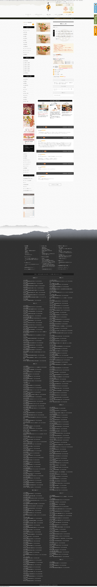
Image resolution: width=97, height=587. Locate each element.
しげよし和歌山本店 (52, 398)
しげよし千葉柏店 (25, 456)
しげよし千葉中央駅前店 (26, 449)
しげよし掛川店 (25, 551)
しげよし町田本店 (25, 384)
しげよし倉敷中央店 (52, 407)
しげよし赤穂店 (52, 371)
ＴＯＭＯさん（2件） (40, 151)
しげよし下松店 (52, 457)
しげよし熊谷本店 (25, 440)
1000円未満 (26, 60)
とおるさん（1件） (40, 163)
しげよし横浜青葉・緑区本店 (27, 395)
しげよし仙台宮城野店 (26, 346)
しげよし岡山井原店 (52, 411)
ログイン (25, 186)
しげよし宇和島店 (52, 484)
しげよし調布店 (25, 391)
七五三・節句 (26, 101)
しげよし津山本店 (52, 409)
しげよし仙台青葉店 (26, 344)
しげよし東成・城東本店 (53, 291)
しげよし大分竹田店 (52, 530)
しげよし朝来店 (52, 361)
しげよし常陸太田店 (26, 481)
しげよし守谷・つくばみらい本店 (28, 474)
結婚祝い (25, 81)
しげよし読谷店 (52, 566)
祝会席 (25, 40)
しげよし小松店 (25, 570)
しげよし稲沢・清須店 (26, 517)
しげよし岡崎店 (25, 507)
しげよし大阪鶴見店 (52, 318)
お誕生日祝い (26, 85)
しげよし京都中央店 (52, 339)
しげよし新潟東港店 (26, 561)
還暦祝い (25, 83)
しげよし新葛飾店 (25, 366)
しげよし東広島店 (52, 443)
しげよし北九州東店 (52, 514)
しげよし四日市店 (25, 537)
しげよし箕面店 (52, 302)
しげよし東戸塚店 (25, 416)
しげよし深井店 (52, 322)
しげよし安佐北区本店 (53, 432)
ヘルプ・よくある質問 (27, 180)
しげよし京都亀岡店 (52, 347)
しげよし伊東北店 (25, 544)
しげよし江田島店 (52, 425)
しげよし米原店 (52, 391)
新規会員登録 (26, 184)
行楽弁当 (25, 38)
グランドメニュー (68, 18)
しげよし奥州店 (25, 312)
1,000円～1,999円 (27, 62)
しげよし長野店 (25, 559)
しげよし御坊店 (52, 396)
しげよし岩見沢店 (25, 291)
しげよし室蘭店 (25, 289)
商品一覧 (64, 18)
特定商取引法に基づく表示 (28, 178)
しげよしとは (26, 172)
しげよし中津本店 (52, 528)
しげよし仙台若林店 (26, 330)
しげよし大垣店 (25, 528)
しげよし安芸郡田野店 (53, 477)
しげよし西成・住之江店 (53, 280)
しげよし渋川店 (25, 465)
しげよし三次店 (52, 436)
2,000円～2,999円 (27, 64)
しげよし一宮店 (25, 519)
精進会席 (25, 44)
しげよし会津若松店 (26, 359)
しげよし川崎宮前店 (26, 404)
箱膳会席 (25, 34)
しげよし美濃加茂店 (26, 526)
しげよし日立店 (25, 479)
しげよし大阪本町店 (52, 320)
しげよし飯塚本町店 (52, 503)
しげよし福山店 (52, 441)
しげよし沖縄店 (52, 564)
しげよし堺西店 (52, 311)
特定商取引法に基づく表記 (63, 265)
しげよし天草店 (52, 539)
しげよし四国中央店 (52, 482)
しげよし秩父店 (25, 438)
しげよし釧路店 (25, 280)
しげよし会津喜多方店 (26, 348)
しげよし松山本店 (52, 486)
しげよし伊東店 (25, 546)
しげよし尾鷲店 (25, 533)
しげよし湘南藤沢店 (26, 402)
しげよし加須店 (25, 445)
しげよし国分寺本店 (26, 377)
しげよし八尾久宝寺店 (53, 304)
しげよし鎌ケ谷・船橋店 (26, 454)
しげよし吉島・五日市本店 (53, 423)
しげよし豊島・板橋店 (26, 375)
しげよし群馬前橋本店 (26, 463)
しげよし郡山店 (25, 356)
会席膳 (25, 36)
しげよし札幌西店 (25, 284)
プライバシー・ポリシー (63, 267)
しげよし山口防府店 (52, 468)
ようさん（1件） (40, 137)
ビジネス (25, 89)
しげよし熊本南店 (52, 537)
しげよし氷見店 (25, 577)
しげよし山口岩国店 (52, 466)
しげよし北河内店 (52, 309)
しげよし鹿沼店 (25, 472)
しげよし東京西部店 (26, 370)
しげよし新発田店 (25, 568)
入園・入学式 (26, 93)
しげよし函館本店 (25, 299)
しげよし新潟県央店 (26, 563)
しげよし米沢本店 (25, 321)
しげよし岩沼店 (25, 339)
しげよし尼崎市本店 (52, 356)
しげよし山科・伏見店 (53, 345)
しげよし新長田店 (52, 363)
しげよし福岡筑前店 (52, 495)
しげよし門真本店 (52, 296)
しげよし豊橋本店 (25, 492)
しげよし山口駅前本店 (53, 459)
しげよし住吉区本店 (52, 285)
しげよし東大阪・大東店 (53, 294)
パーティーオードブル (27, 48)
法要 (25, 87)
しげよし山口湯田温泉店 (53, 461)
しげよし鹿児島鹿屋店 (53, 553)
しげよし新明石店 (52, 366)
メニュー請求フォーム (27, 188)
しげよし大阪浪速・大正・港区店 (54, 283)
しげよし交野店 (52, 327)
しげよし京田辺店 (52, 335)
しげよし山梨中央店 (26, 486)
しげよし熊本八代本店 (53, 544)
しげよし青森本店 (25, 305)
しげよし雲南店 (52, 450)
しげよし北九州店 (52, 512)
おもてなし (26, 95)
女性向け (25, 99)
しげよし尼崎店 (52, 373)
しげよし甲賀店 (52, 382)
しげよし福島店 (25, 354)
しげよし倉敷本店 (52, 418)
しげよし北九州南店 (52, 519)
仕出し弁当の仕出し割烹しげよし (58, 18)
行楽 (25, 91)
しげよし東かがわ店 (52, 475)
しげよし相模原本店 (26, 409)
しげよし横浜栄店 (25, 400)
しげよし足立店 (25, 379)
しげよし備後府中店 (52, 427)
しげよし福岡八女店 (52, 521)
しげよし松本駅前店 (26, 553)
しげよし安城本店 (25, 511)
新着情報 (25, 168)
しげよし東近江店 (52, 389)
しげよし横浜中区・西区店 (27, 393)
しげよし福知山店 (52, 337)
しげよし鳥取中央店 (52, 448)
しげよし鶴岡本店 (25, 319)
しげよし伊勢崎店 (25, 470)
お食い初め (26, 79)
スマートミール (26, 52)
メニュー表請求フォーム (29, 269)
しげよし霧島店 (52, 555)
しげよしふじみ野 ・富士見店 (27, 427)
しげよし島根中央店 (52, 452)
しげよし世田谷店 (25, 386)
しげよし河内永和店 (52, 313)
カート (25, 182)
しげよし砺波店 (25, 579)
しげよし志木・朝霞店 (26, 436)
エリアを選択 (68, 4)
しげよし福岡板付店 (52, 498)
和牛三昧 (25, 32)
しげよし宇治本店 (52, 329)
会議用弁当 (26, 46)
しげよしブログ (26, 170)
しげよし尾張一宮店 (26, 494)
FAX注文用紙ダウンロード (28, 190)
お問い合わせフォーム (29, 267)
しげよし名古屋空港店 (26, 502)
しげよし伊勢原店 (25, 419)
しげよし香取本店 (25, 461)
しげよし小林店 (52, 548)
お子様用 (25, 42)
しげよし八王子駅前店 (26, 368)
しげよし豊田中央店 (26, 509)
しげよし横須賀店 (25, 411)
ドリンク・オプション (27, 50)
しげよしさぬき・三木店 (53, 473)
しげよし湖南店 (52, 380)
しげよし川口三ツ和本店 (26, 421)
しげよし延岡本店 (52, 546)
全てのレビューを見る (55, 184)
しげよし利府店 (25, 326)
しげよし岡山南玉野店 (53, 416)
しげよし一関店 (25, 310)
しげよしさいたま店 (26, 429)
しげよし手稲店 (25, 282)
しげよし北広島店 (52, 434)
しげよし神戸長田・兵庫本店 (54, 354)
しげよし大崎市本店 (26, 328)
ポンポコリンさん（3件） (41, 173)
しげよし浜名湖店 (25, 542)
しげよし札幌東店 (25, 293)
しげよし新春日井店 (26, 499)
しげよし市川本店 (25, 447)
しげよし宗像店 (52, 523)
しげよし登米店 (25, 337)
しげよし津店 (25, 535)
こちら (57, 58)
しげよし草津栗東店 (52, 387)
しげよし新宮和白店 (52, 505)
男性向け (25, 97)
